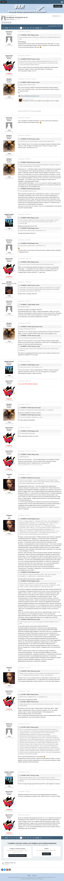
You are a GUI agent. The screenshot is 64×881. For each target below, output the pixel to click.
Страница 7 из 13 (47, 27)
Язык (29, 875)
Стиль (34, 875)
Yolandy (33, 454)
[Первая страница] (3, 28)
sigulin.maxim (35, 326)
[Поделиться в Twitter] (5, 870)
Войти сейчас (46, 853)
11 (30, 27)
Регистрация (58, 6)
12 (33, 27)
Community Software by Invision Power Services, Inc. (32, 878)
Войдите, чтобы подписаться (9, 15)
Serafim (33, 304)
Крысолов (33, 162)
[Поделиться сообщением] (61, 31)
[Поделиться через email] (10, 870)
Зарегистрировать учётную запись (17, 855)
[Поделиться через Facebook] (2, 870)
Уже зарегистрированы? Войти (43, 6)
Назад (6, 27)
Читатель (33, 59)
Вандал (33, 35)
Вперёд (37, 27)
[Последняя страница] (41, 28)
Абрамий (33, 519)
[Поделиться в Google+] (7, 870)
